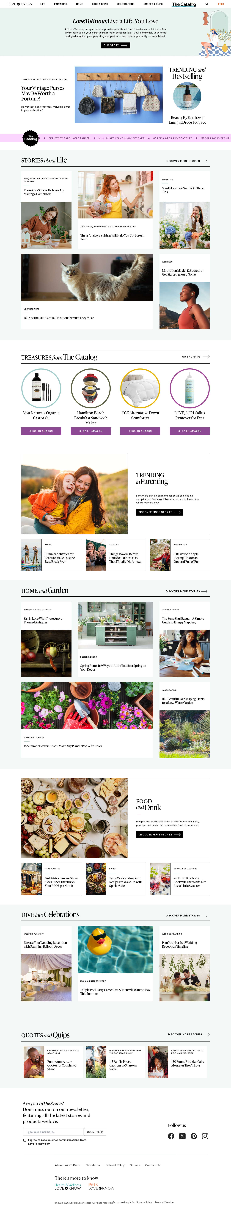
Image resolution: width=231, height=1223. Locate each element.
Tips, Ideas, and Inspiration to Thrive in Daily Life (46, 180)
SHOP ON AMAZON (41, 431)
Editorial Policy (115, 1165)
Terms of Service (164, 1202)
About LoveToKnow (68, 1165)
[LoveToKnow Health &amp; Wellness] (68, 1186)
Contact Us (152, 1165)
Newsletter (93, 1165)
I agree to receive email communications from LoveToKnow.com (57, 1141)
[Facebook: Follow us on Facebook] (171, 1136)
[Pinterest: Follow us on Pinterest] (194, 1136)
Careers (135, 1165)
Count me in (95, 1132)
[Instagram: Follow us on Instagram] (205, 1136)
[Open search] (207, 4)
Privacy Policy (144, 1202)
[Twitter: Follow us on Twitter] (182, 1136)
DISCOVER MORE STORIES (155, 512)
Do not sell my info (123, 1202)
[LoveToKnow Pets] (102, 1186)
